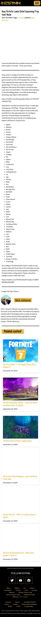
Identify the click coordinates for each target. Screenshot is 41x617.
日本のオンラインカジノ (20, 597)
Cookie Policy (28, 606)
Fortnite (21, 18)
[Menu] (37, 3)
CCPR (18, 606)
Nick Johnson (23, 300)
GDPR (10, 606)
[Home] (10, 3)
